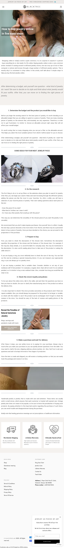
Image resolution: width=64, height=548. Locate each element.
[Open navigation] (3, 7)
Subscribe (47, 542)
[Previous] (4, 168)
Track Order (38, 474)
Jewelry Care (38, 466)
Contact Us (38, 471)
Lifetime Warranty (40, 468)
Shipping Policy (8, 489)
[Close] (60, 517)
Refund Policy (7, 486)
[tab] (30, 180)
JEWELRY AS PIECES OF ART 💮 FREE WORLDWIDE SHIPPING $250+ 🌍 (32, 2)
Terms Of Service (8, 495)
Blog (5, 468)
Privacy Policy (7, 492)
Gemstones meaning (9, 466)
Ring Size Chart (39, 463)
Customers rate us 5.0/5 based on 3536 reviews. (14, 547)
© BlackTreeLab (10, 538)
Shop (5, 463)
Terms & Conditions (9, 483)
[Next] (59, 168)
